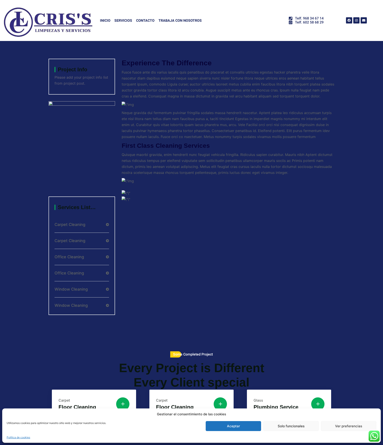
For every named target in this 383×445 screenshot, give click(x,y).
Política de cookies (18, 437)
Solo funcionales (291, 426)
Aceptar (233, 426)
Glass (258, 400)
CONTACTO (145, 20)
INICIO (105, 20)
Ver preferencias (348, 426)
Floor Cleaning (77, 407)
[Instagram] (356, 20)
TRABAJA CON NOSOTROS (180, 20)
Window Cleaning (71, 289)
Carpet (64, 400)
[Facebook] (349, 20)
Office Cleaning (69, 257)
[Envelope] (364, 20)
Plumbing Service (276, 407)
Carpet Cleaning (70, 225)
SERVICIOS (123, 20)
